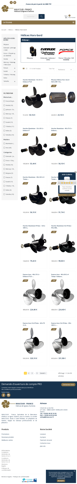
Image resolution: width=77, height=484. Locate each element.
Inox (8, 148)
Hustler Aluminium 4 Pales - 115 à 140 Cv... (34, 227)
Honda (6, 59)
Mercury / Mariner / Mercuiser (9, 63)
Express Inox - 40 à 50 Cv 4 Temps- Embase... (60, 275)
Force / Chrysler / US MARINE (9, 54)
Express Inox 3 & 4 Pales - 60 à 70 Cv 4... (34, 324)
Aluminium (10, 143)
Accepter (61, 481)
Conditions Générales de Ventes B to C (6, 454)
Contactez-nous (68, 385)
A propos (43, 437)
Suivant (43, 373)
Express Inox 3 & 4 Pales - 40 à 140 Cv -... (61, 324)
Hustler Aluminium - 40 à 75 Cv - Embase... (61, 129)
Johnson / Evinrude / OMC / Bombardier (10, 109)
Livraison (43, 434)
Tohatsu (10, 126)
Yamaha (6, 81)
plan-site (43, 446)
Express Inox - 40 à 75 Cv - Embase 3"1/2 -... (31, 275)
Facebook (11, 2)
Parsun (6, 68)
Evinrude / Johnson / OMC (10, 49)
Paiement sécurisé (46, 440)
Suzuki (6, 71)
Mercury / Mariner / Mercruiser (10, 114)
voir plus (69, 195)
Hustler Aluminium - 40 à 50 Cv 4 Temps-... (33, 178)
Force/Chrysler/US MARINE (10, 101)
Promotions (5, 434)
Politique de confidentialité (6, 469)
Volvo (5, 78)
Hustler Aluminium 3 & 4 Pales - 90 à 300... (61, 227)
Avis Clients (67, 174)
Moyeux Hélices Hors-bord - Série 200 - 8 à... (60, 81)
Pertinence (65, 69)
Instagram (14, 2)
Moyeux (6, 44)
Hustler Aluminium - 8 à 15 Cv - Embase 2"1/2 (33, 81)
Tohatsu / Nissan (9, 74)
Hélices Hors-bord (9, 39)
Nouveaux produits (8, 437)
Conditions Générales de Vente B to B (6, 460)
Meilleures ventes (7, 440)
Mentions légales (5, 465)
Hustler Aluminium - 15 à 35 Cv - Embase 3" (33, 129)
